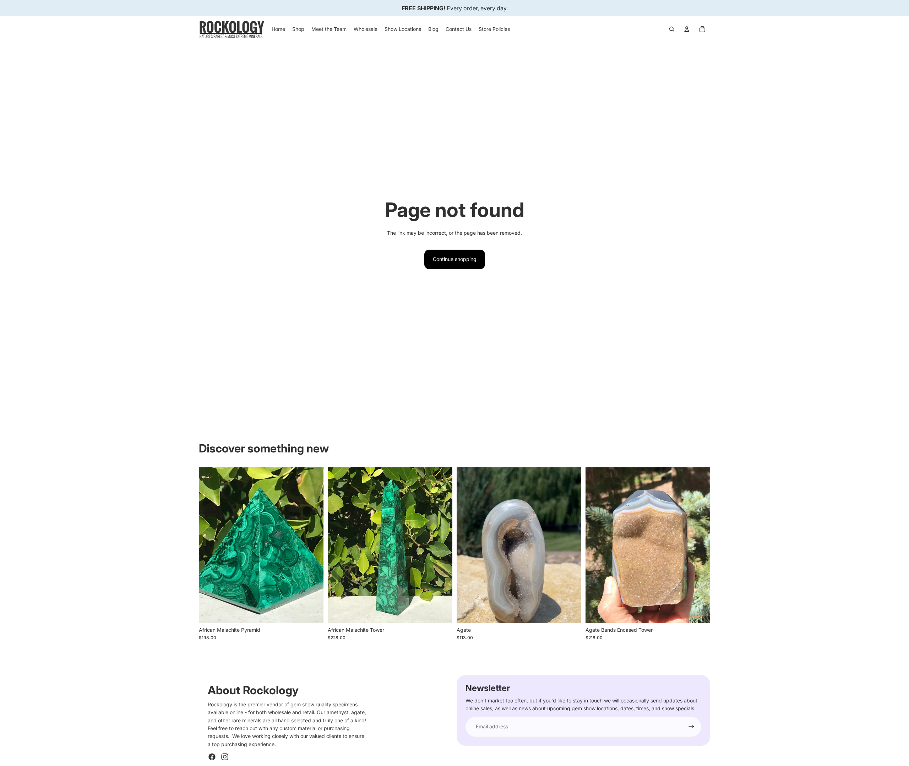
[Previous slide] (209, 545)
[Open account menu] (687, 29)
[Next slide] (312, 545)
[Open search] (672, 29)
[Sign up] (691, 726)
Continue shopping (455, 259)
